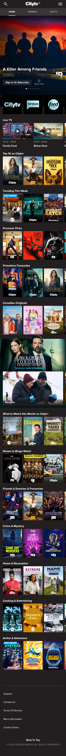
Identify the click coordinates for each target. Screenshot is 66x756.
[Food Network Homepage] (53, 104)
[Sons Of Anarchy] (53, 245)
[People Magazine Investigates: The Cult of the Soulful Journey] (33, 543)
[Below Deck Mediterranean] (33, 170)
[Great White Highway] (53, 655)
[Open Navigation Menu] (60, 4)
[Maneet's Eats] (33, 618)
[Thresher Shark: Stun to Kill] (33, 655)
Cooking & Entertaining (17, 601)
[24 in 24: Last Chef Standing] (12, 618)
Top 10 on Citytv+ (13, 153)
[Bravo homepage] (33, 104)
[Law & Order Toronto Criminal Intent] (33, 282)
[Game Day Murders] (12, 543)
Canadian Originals (15, 303)
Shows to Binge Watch (17, 451)
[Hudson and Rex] (53, 170)
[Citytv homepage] (12, 104)
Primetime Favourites (16, 265)
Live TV (7, 120)
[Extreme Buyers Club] (33, 580)
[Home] (33, 4)
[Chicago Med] (33, 208)
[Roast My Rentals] (12, 580)
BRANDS (32, 11)
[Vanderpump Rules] (53, 506)
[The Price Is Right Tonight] (12, 282)
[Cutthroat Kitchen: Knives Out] (53, 618)
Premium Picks (12, 228)
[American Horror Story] (33, 245)
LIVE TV (53, 11)
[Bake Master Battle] (33, 320)
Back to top (33, 740)
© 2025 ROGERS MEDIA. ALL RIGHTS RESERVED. (33, 744)
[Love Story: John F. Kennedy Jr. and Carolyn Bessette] (12, 468)
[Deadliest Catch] (53, 208)
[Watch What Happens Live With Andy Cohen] (12, 506)
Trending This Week (15, 191)
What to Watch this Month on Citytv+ (26, 414)
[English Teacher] (12, 245)
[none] (8, 693)
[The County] (53, 320)
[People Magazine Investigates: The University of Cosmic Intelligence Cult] (53, 543)
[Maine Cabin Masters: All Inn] (53, 580)
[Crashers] (33, 431)
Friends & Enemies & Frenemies (23, 489)
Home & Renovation (15, 563)
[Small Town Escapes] (12, 320)
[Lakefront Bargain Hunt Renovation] (12, 431)
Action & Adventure (15, 638)
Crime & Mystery (13, 526)
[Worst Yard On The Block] (53, 431)
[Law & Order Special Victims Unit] (12, 170)
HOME (12, 11)
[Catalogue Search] (5, 4)
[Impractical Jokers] (53, 468)
